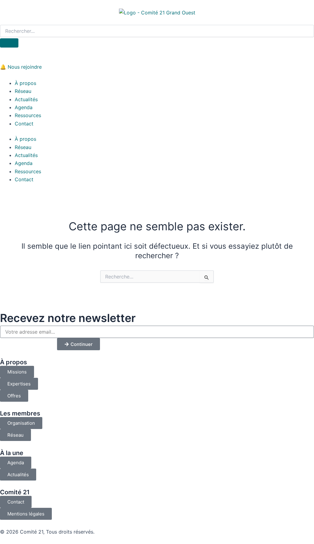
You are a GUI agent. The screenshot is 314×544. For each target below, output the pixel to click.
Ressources (28, 115)
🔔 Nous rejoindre (21, 67)
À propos (25, 83)
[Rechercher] (9, 43)
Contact (24, 124)
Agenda (24, 107)
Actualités (26, 99)
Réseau (23, 91)
